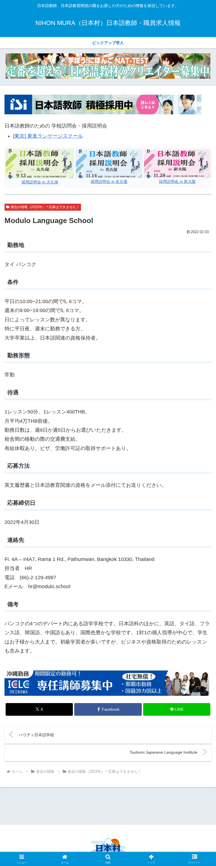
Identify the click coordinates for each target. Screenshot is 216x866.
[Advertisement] (108, 805)
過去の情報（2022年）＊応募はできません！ (45, 207)
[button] (199, 761)
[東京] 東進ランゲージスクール (48, 136)
